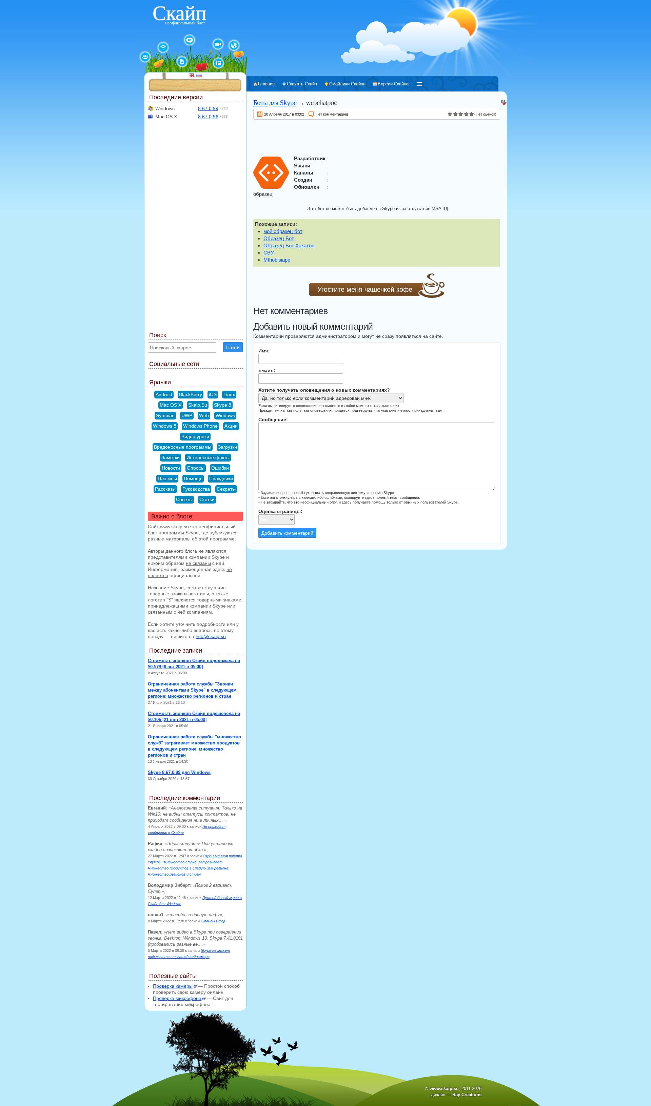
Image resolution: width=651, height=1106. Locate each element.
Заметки (170, 457)
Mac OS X (170, 405)
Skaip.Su (197, 405)
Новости (171, 468)
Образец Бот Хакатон (288, 245)
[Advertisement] (376, 136)
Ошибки (220, 468)
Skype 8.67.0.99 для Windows (179, 772)
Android (164, 394)
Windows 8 (164, 426)
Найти (233, 347)
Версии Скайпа (393, 83)
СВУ (268, 252)
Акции (231, 426)
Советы (184, 499)
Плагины (167, 478)
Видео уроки (195, 436)
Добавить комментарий (287, 533)
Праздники (221, 478)
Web (204, 415)
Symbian (165, 415)
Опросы (195, 468)
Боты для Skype (274, 103)
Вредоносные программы (182, 447)
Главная (266, 83)
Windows (225, 415)
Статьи (207, 499)
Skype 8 (222, 405)
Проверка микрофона (177, 998)
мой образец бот (282, 231)
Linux (229, 394)
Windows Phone (200, 426)
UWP (186, 415)
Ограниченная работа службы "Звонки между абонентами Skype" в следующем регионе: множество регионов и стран (192, 690)
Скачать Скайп (302, 83)
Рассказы (165, 489)
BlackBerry (190, 394)
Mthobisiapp (276, 260)
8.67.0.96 (208, 116)
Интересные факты (208, 457)
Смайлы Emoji (213, 921)
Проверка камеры (173, 986)
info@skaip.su (211, 636)
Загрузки (227, 447)
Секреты (226, 489)
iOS (213, 394)
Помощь (193, 478)
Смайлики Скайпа (347, 83)
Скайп (179, 13)
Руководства (196, 489)
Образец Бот (278, 238)
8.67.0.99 (208, 108)
